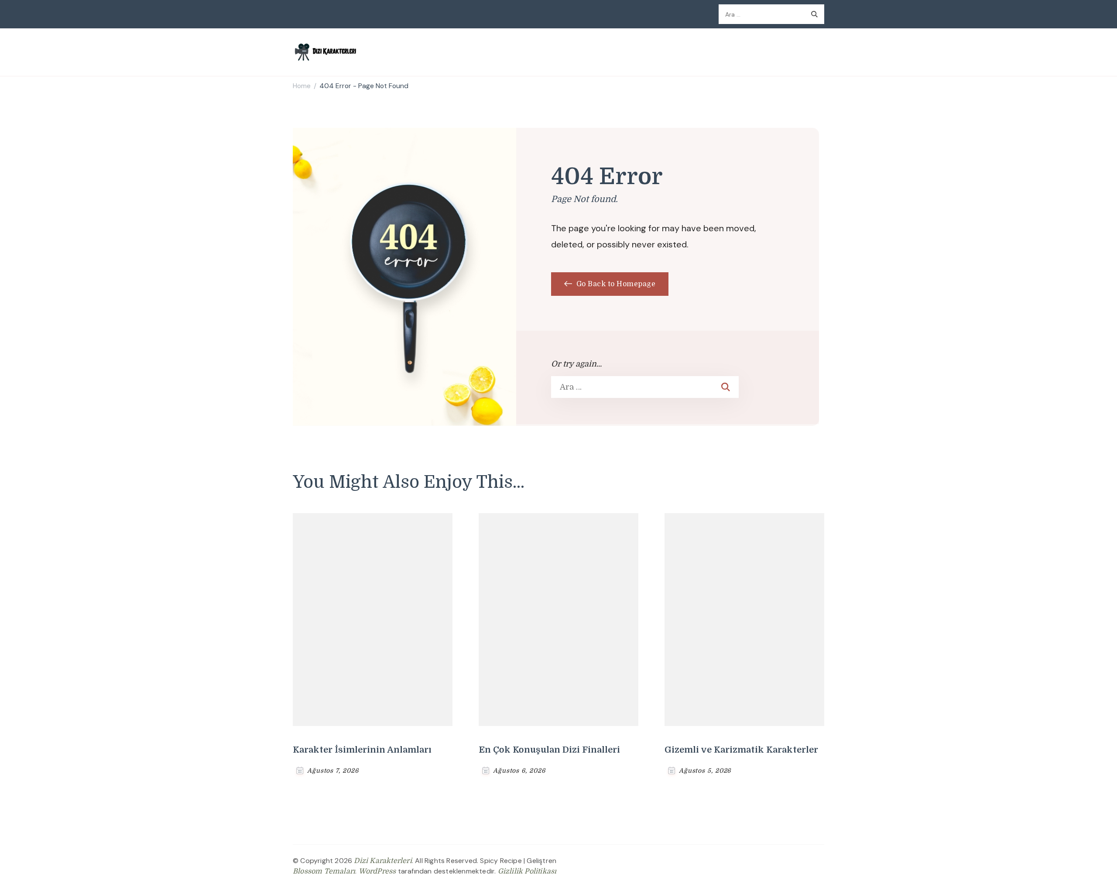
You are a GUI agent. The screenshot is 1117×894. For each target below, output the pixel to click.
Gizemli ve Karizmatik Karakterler (741, 750)
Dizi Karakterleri (382, 861)
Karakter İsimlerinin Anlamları (362, 750)
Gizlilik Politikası (527, 871)
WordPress (377, 871)
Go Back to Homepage (614, 284)
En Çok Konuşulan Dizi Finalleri (549, 750)
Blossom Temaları (324, 871)
